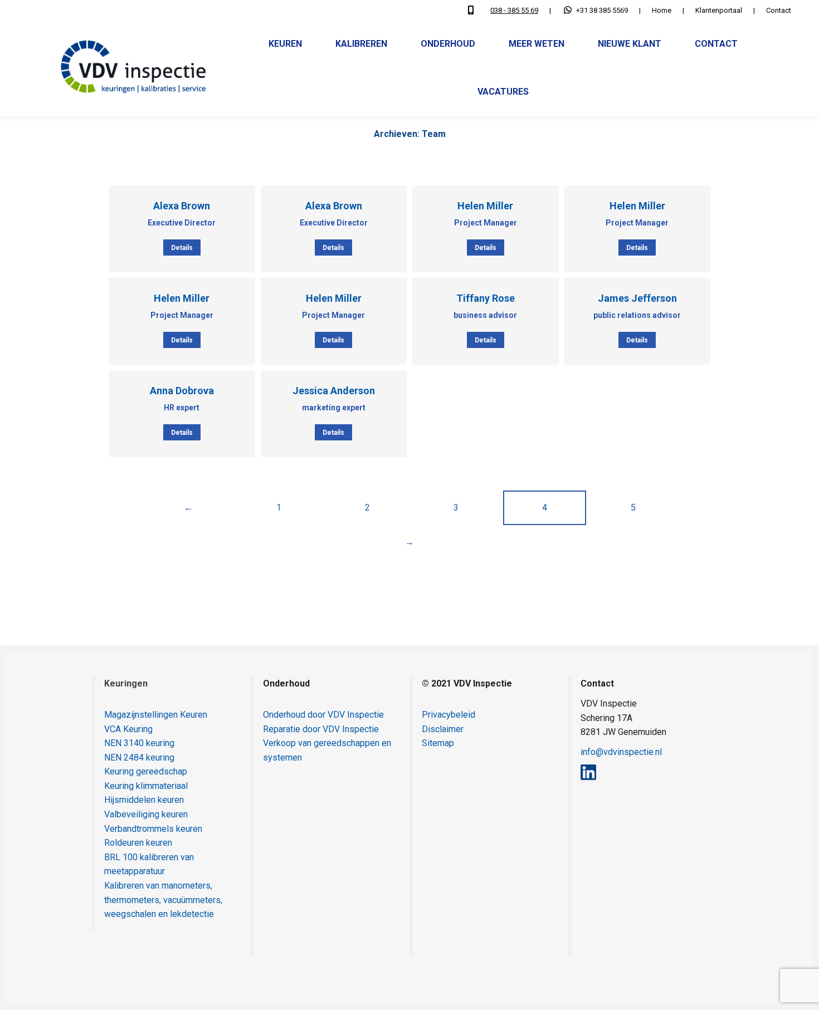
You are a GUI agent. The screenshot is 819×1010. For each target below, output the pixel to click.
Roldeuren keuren (138, 842)
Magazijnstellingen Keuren (155, 714)
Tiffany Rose (485, 298)
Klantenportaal (718, 10)
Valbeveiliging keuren (146, 814)
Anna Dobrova (182, 390)
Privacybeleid (448, 714)
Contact (778, 10)
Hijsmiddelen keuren (144, 800)
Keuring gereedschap (145, 771)
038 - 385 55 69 (514, 10)
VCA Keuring (128, 729)
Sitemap (438, 743)
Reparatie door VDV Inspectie (321, 729)
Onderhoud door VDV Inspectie (323, 714)
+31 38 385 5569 (602, 10)
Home (661, 10)
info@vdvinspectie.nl (621, 752)
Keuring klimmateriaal (146, 786)
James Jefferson (637, 298)
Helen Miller (485, 206)
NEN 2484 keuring (139, 757)
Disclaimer (443, 729)
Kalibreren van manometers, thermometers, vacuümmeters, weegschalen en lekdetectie (163, 899)
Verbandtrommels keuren (153, 828)
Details (182, 248)
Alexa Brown (181, 206)
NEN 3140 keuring (139, 743)
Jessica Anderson (333, 390)
